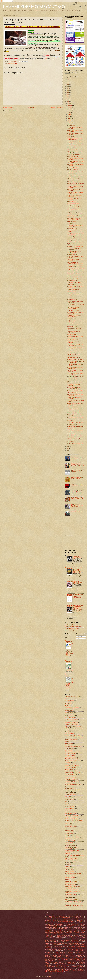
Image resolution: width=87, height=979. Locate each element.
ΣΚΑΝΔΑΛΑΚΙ (68, 862)
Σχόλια (78, 638)
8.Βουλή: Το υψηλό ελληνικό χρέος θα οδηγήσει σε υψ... (75, 368)
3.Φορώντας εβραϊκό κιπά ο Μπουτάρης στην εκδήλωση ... (75, 237)
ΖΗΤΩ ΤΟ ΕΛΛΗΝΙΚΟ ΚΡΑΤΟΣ (71, 779)
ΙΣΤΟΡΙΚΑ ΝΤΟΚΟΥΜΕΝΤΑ (70, 794)
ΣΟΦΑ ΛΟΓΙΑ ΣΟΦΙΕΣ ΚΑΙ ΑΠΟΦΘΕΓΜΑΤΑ (74, 873)
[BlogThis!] (23, 61)
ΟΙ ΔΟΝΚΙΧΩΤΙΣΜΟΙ (69, 830)
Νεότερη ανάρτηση (8, 107)
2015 (68, 99)
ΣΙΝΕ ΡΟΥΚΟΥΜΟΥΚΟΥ (70, 861)
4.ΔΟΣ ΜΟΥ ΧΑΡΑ (71, 428)
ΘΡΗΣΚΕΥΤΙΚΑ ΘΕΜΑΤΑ (70, 788)
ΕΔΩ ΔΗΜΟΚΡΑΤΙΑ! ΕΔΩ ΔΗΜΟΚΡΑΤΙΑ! (73, 746)
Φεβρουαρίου (70, 122)
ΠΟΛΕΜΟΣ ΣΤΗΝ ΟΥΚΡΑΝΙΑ (71, 838)
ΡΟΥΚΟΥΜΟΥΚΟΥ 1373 (72, 125)
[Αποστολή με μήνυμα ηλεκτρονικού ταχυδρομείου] (22, 61)
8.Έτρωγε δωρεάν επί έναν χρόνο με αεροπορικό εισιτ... (74, 139)
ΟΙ (65, 828)
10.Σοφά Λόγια (70, 323)
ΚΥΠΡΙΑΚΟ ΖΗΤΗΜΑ (69, 806)
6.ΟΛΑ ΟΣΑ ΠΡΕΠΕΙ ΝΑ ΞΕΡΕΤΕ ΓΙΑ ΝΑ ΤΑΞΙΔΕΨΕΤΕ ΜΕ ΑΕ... (75, 362)
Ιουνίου (69, 114)
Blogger (49, 976)
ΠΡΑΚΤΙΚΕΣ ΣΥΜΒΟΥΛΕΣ (70, 845)
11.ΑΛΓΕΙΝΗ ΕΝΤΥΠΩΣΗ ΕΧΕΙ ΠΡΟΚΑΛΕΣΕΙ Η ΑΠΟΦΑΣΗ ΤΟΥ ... (75, 148)
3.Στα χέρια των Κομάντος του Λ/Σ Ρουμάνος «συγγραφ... (74, 308)
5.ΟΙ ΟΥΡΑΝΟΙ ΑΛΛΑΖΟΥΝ (73, 310)
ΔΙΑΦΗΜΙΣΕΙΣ (68, 741)
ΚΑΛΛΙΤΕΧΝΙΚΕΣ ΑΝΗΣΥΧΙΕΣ (71, 798)
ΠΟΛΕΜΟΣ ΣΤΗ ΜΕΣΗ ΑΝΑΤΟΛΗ (72, 837)
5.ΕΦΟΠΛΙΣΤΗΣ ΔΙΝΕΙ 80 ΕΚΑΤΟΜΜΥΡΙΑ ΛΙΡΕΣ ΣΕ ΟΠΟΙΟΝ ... (75, 263)
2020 (68, 90)
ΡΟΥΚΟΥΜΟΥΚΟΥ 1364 (72, 352)
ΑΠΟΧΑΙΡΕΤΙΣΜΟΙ (69, 710)
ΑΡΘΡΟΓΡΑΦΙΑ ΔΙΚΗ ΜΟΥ (70, 714)
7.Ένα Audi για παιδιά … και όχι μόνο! (75, 241)
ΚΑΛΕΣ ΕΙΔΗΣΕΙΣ (69, 796)
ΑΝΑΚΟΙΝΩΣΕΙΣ (68, 703)
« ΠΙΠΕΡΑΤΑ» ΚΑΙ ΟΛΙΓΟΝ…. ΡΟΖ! (72, 696)
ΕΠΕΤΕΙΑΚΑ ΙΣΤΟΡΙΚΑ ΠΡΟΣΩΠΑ (72, 767)
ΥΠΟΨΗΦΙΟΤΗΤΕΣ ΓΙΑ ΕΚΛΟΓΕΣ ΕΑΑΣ (73, 901)
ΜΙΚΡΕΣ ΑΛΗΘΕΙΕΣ (69, 825)
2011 (68, 448)
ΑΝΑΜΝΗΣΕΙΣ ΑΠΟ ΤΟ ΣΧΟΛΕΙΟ (72, 707)
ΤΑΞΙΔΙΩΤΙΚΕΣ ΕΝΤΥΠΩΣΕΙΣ (71, 881)
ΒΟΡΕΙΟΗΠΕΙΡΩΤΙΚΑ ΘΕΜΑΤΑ (71, 722)
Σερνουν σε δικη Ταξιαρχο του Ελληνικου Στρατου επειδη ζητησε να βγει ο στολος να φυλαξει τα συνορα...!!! (77, 458)
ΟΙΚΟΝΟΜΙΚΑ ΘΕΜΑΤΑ (12, 63)
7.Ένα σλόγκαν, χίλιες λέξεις (73, 339)
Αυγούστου (70, 110)
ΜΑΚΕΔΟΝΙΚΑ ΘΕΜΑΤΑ (70, 817)
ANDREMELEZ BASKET (69, 642)
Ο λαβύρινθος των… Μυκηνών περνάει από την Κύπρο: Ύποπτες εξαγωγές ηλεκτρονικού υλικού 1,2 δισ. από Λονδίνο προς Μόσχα (77, 610)
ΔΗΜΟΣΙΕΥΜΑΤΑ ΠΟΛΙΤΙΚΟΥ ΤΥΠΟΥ (73, 735)
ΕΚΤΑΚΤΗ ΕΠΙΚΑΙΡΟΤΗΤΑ (70, 753)
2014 (68, 101)
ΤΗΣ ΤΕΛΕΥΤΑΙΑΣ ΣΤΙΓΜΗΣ (71, 882)
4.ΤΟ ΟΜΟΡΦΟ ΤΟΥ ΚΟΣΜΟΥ (73, 357)
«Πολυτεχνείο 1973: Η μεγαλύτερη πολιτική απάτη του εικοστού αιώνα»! (77, 505)
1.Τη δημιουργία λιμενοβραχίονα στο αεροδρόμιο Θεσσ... (74, 152)
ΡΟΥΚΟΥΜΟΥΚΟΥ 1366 (72, 299)
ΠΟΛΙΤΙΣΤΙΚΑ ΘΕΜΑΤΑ (70, 844)
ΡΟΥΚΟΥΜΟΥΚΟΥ (69, 852)
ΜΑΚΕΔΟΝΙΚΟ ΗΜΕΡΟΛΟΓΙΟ (71, 818)
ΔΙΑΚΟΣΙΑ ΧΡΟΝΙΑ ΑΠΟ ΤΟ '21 (71, 739)
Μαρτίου (69, 120)
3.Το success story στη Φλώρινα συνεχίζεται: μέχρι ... (73, 332)
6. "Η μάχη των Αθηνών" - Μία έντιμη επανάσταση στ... (74, 433)
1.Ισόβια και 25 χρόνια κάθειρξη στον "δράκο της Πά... (74, 176)
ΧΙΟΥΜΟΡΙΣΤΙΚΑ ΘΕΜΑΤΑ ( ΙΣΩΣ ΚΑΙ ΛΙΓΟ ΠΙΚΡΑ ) (56, 973)
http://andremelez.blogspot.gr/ (71, 624)
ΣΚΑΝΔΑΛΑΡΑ (68, 864)
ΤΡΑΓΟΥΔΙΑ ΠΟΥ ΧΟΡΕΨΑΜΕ (71, 894)
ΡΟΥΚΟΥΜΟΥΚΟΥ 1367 (72, 280)
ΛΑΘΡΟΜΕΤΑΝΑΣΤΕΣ (69, 808)
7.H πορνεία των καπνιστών (73, 289)
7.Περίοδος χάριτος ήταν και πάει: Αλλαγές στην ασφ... (74, 316)
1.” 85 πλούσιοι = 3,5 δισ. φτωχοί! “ (74, 282)
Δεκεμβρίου (70, 103)
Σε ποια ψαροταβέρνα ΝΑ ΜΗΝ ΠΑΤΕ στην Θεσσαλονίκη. (77, 478)
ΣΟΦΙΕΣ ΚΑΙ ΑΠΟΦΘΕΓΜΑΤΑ (71, 876)
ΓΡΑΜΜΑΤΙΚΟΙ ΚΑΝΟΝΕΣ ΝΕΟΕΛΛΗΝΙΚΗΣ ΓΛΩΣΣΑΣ (74, 923)
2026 (68, 79)
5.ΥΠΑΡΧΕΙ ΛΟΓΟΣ (71, 284)
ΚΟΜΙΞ (66, 803)
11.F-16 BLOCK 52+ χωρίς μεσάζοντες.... (75, 422)
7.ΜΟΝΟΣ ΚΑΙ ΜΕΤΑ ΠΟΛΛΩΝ (73, 412)
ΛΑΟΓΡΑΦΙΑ (67, 810)
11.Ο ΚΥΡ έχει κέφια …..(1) (72, 324)
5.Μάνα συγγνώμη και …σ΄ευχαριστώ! (75, 359)
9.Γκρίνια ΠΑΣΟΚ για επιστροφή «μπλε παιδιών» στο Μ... (75, 345)
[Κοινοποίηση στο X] (24, 61)
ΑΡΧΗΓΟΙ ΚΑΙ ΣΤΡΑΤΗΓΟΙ (76, 511)
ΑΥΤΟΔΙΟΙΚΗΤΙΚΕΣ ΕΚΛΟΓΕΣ (71, 719)
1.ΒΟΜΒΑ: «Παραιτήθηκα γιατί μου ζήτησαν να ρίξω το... (74, 355)
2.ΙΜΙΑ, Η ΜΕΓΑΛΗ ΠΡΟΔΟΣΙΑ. (73, 154)
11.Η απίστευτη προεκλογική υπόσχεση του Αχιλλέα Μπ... (75, 226)
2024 (68, 82)
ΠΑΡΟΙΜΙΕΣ (67, 835)
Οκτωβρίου (70, 107)
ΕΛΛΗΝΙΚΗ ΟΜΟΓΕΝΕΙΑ (70, 757)
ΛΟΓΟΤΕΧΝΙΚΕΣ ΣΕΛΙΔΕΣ (70, 813)
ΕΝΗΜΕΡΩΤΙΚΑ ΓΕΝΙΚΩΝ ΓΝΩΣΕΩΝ (72, 760)
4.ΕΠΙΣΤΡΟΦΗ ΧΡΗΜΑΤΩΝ (73, 207)
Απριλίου (70, 118)
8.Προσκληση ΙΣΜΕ (71, 318)
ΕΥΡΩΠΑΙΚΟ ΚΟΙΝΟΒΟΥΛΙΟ (71, 774)
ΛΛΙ (66, 811)
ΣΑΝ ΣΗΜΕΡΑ (68, 853)
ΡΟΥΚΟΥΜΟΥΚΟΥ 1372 (72, 149)
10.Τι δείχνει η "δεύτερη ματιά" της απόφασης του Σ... (74, 249)
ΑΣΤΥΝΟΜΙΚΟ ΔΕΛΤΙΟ (70, 717)
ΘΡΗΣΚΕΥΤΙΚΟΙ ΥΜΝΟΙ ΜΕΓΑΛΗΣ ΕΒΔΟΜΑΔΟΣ (69, 940)
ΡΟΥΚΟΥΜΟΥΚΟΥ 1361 (72, 424)
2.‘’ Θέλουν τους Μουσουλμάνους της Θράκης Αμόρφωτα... (74, 179)
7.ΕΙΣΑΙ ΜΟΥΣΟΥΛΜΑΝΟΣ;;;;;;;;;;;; (74, 392)
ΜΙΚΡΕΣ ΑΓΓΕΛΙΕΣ (69, 823)
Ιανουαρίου (70, 124)
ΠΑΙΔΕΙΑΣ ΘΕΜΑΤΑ (69, 833)
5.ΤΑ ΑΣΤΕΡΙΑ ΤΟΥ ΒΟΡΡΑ (73, 156)
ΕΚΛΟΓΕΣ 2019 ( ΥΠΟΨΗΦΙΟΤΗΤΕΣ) (72, 751)
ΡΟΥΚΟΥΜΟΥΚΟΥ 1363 (72, 378)
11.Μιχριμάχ (69, 297)
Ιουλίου (69, 112)
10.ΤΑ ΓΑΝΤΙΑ (70, 223)
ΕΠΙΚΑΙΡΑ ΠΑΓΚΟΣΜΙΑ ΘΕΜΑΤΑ (72, 770)
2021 (68, 88)
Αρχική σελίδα (32, 107)
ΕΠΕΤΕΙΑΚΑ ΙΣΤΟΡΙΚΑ (70, 764)
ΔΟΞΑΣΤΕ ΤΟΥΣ (68, 744)
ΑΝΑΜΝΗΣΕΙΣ (68, 705)
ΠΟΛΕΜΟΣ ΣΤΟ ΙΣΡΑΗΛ (70, 840)
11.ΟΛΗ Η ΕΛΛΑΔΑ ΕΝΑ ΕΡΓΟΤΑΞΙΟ (75, 443)
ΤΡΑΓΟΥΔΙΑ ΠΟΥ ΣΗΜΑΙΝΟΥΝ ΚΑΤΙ (72, 886)
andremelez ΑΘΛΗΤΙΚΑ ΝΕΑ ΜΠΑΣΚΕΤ (73, 626)
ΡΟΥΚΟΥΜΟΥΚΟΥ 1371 (72, 173)
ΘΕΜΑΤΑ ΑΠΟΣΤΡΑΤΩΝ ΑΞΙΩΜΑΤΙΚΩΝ (73, 784)
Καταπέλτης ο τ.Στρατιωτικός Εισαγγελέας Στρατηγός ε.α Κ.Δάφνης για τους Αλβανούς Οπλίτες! (76, 492)
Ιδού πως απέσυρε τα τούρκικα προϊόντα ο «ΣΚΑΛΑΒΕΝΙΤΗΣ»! (77, 498)
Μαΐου (69, 116)
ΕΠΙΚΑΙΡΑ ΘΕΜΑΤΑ (69, 769)
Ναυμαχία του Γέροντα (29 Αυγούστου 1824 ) (77, 583)
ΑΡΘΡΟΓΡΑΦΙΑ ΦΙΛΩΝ (70, 715)
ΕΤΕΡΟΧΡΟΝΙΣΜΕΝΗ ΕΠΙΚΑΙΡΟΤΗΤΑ (73, 772)
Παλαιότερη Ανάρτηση (57, 107)
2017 (68, 96)
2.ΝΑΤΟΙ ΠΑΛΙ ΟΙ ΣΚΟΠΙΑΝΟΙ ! (73, 411)
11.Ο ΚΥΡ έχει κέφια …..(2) (72, 278)
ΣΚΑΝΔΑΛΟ (67, 866)
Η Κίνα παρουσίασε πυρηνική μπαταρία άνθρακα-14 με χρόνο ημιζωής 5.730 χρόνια (77, 571)
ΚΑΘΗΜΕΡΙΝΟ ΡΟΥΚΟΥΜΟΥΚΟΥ (34, 6)
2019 (68, 92)
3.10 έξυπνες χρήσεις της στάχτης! (74, 181)
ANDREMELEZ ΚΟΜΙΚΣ (69, 662)
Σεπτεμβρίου (70, 108)
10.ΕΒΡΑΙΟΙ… (70, 295)
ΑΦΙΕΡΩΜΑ (67, 721)
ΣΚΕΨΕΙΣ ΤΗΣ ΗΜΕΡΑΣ (70, 868)
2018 (68, 94)
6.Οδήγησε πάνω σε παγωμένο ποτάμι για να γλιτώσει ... (75, 266)
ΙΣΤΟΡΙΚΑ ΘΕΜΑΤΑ (69, 792)
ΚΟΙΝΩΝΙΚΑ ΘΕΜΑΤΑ (69, 799)
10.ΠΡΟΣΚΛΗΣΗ (70, 420)
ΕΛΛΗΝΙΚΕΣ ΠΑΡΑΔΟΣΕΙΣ (70, 755)
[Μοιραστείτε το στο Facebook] (26, 61)
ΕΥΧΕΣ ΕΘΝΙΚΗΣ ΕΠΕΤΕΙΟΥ (71, 777)
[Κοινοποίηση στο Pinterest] (27, 61)
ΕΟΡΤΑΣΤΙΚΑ (68, 762)
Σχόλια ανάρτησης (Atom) (13, 110)
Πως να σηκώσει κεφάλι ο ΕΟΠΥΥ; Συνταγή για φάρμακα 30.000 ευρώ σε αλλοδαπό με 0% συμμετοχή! (77, 465)
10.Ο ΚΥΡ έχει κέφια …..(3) (72, 169)
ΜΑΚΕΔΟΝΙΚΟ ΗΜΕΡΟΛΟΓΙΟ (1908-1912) (73, 820)
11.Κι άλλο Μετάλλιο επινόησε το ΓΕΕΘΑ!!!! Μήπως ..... (74, 252)
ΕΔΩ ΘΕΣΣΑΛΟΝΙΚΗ (69, 748)
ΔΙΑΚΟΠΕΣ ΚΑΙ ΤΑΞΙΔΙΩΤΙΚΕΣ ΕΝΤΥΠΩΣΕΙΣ (74, 736)
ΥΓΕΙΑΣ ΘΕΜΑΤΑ (68, 897)
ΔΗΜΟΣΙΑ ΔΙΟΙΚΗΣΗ (69, 733)
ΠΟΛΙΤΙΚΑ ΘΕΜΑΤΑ (69, 842)
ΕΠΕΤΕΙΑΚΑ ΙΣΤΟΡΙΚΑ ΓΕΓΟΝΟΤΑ (72, 765)
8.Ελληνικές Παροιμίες (71, 291)
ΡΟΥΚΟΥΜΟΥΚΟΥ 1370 (72, 201)
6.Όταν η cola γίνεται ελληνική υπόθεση (75, 390)
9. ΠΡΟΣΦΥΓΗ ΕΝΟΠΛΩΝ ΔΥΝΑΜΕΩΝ (75, 246)
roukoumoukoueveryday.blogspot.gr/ (72, 628)
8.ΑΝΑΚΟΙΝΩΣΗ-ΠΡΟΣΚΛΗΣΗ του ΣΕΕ (75, 271)
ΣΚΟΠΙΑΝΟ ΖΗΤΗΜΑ (69, 871)
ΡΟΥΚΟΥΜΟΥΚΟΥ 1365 (72, 326)
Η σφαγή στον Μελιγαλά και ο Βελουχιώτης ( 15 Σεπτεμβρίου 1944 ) (77, 485)
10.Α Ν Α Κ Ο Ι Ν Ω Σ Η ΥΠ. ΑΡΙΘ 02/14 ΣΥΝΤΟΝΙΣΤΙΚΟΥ (75, 348)
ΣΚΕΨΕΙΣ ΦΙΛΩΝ (68, 869)
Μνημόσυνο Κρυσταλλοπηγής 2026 (77, 597)
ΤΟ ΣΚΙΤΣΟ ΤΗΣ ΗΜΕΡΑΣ (70, 884)
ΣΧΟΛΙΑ (67, 879)
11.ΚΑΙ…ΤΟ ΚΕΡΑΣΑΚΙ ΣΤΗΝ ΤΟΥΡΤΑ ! (75, 376)
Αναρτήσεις (79, 636)
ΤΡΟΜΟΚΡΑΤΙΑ (68, 896)
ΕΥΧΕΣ (66, 776)
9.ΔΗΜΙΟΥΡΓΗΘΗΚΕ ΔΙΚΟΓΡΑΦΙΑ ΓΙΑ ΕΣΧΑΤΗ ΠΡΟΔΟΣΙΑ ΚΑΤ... (75, 294)
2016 (68, 97)
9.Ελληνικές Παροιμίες (71, 221)
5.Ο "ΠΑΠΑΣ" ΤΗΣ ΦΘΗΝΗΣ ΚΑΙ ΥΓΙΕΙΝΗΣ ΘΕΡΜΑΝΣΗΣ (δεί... (74, 388)
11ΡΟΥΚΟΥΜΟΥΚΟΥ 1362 (72, 406)
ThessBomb (69, 555)
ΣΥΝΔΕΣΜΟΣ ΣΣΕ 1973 (68, 675)
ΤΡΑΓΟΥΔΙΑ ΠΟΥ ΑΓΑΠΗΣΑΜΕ (71, 889)
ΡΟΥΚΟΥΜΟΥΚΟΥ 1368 (72, 254)
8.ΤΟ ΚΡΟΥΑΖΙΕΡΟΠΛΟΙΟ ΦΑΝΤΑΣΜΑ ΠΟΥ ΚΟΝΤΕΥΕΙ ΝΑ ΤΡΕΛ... (75, 219)
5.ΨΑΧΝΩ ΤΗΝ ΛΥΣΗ (71, 334)
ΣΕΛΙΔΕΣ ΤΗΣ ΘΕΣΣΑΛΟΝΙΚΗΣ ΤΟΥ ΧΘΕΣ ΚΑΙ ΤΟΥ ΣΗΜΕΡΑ (69, 959)
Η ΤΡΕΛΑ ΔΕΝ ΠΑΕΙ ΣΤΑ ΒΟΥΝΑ (72, 781)
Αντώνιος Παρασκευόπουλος (73, 581)
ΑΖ (65, 698)
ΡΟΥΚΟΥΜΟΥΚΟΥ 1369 (72, 228)
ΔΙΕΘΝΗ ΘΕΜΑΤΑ (69, 743)
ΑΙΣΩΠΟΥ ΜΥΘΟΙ (68, 701)
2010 (68, 450)
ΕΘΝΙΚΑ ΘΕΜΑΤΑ (69, 750)
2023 (68, 84)
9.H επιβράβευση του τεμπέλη (73, 167)
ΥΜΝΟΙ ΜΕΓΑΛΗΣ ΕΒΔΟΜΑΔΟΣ (72, 899)
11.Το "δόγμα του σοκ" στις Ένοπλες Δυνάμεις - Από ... (74, 351)
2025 (68, 81)
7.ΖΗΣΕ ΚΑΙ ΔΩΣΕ (71, 136)
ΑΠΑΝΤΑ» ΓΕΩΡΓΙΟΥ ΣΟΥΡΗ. (71, 708)
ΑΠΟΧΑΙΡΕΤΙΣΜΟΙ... (69, 712)
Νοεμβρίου (70, 105)
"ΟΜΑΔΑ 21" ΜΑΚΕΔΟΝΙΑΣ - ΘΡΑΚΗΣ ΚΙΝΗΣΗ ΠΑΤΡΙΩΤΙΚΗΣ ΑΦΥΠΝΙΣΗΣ (75, 606)
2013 (68, 446)
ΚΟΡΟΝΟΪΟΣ (68, 804)
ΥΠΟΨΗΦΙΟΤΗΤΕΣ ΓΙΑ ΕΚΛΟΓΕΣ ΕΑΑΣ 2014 (74, 903)
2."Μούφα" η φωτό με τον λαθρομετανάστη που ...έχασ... (74, 206)
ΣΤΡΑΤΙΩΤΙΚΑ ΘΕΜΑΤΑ (70, 877)
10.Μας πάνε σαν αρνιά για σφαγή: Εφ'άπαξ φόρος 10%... (74, 196)
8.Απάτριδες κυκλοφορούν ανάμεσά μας (75, 426)
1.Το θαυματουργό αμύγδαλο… (73, 203)
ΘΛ (66, 786)
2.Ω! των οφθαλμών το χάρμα (73, 380)
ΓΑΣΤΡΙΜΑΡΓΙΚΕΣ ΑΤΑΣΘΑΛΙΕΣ (71, 724)
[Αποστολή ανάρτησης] (20, 61)
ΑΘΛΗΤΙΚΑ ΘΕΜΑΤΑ (69, 700)
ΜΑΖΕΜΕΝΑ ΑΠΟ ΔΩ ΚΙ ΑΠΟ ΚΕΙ (72, 815)
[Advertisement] (72, 525)
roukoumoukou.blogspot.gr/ (70, 630)
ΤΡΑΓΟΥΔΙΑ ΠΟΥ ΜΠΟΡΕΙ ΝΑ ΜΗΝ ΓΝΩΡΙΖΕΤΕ (63, 969)
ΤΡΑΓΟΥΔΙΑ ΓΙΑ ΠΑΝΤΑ (70, 888)
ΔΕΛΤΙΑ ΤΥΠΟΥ (68, 731)
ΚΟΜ (66, 801)
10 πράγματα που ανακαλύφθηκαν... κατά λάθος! (77, 557)
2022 (68, 86)
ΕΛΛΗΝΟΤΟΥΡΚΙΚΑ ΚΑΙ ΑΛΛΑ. (71, 758)
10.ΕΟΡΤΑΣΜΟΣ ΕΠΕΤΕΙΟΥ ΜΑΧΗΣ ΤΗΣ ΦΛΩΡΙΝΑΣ (74, 145)
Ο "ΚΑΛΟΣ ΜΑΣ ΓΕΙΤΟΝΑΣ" (71, 826)
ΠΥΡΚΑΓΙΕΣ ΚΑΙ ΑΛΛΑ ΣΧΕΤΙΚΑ (72, 850)
